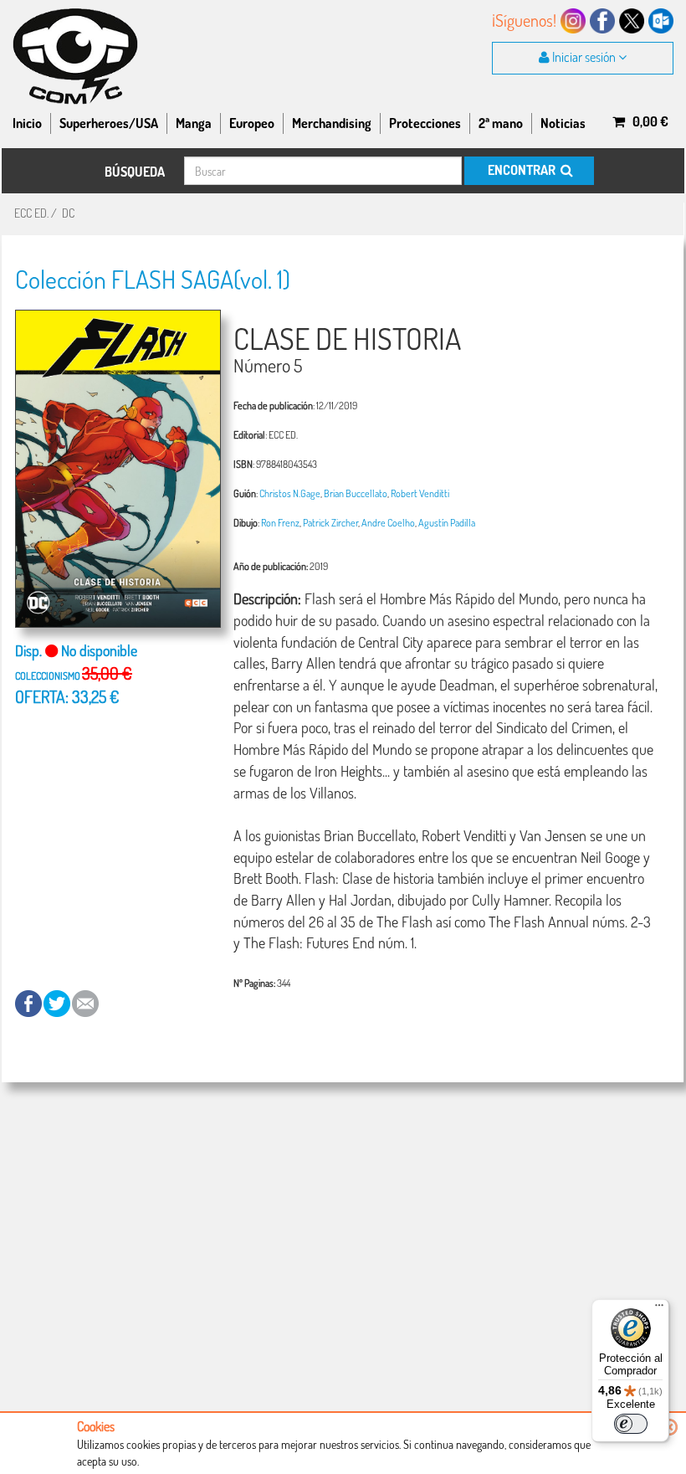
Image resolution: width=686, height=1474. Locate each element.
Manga (194, 123)
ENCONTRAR (523, 170)
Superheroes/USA (108, 123)
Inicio (27, 123)
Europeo (251, 123)
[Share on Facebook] (29, 1002)
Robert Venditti (420, 493)
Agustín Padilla (446, 522)
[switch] (631, 1424)
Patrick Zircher (330, 522)
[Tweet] (58, 1002)
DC (68, 213)
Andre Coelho (388, 522)
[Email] (85, 1002)
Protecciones (425, 123)
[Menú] (659, 1309)
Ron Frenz (280, 522)
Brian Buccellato (355, 493)
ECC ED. (31, 213)
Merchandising (331, 123)
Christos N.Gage (289, 493)
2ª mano (501, 123)
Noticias (563, 123)
